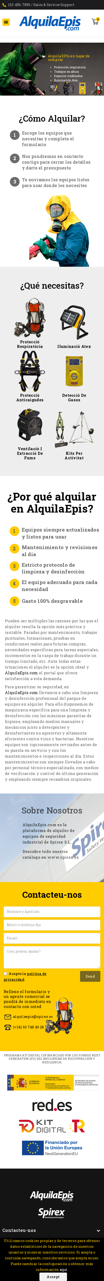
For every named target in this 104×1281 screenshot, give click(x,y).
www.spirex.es (63, 857)
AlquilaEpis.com (21, 672)
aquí (63, 1269)
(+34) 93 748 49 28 (28, 1027)
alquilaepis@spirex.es (33, 1016)
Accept (53, 1276)
